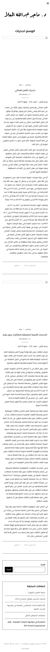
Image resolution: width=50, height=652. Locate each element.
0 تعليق (17, 265)
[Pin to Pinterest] (22, 270)
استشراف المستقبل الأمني (35, 615)
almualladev (23, 94)
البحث (42, 564)
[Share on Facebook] (27, 270)
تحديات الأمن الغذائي (25, 90)
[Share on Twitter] (25, 270)
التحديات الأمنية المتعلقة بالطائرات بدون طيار (25, 335)
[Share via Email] (20, 270)
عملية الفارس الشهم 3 (36, 592)
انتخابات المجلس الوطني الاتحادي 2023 (30, 599)
